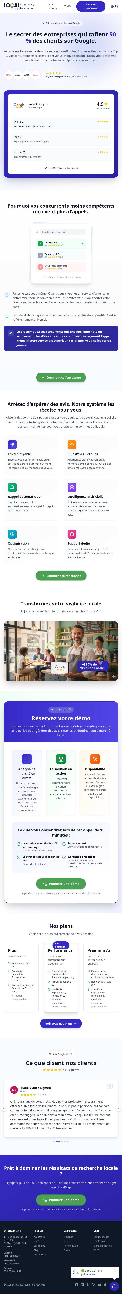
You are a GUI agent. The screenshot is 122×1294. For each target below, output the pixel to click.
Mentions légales (102, 1232)
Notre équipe (71, 1232)
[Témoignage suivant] (118, 1102)
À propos (68, 1223)
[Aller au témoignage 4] (65, 1128)
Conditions (99, 1228)
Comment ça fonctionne (27, 6)
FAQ (36, 1237)
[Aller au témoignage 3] (61, 1128)
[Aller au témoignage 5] (68, 1128)
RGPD (96, 1237)
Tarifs (67, 6)
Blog (66, 1228)
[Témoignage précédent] (4, 1102)
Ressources (40, 1241)
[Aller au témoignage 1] (54, 1128)
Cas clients (53, 6)
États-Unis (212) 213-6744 (12, 1249)
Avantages (39, 1223)
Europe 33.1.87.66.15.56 (12, 1257)
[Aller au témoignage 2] (57, 1128)
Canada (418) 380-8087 (12, 1241)
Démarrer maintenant (91, 6)
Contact (68, 1237)
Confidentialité (101, 1223)
